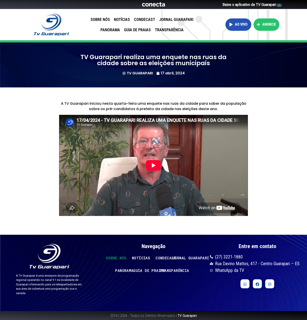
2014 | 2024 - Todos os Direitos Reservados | (153, 315)
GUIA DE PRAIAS (137, 29)
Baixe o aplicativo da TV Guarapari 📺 (252, 4)
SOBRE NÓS (100, 19)
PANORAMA (110, 29)
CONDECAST (144, 19)
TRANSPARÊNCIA (169, 29)
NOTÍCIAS (122, 19)
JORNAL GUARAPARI (176, 19)
